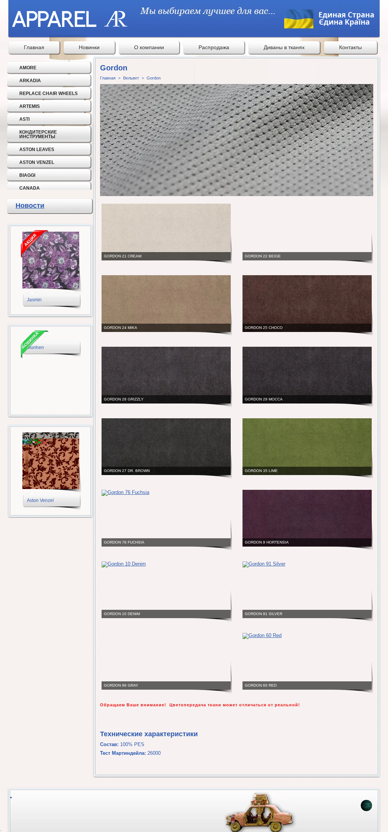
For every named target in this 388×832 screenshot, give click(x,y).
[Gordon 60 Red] (262, 635)
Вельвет (131, 78)
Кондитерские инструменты (38, 134)
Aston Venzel (36, 162)
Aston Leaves (36, 149)
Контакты (350, 47)
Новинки (89, 47)
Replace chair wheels (48, 93)
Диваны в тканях (284, 47)
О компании (149, 47)
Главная (34, 47)
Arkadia (30, 80)
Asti (24, 119)
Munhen (35, 347)
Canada (29, 188)
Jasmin (34, 300)
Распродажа (214, 47)
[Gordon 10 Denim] (124, 564)
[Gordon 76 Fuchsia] (125, 492)
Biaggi (27, 175)
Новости (30, 205)
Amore (27, 67)
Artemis (29, 106)
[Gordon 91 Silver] (263, 564)
